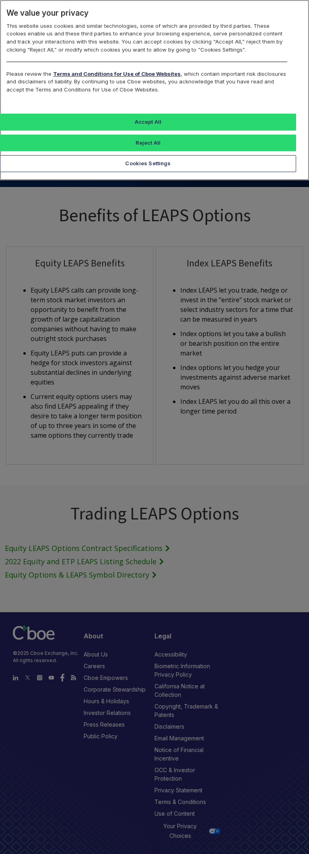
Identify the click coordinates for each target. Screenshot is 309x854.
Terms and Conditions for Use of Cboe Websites (117, 74)
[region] (154, 90)
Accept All (148, 121)
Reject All (148, 142)
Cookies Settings (148, 163)
